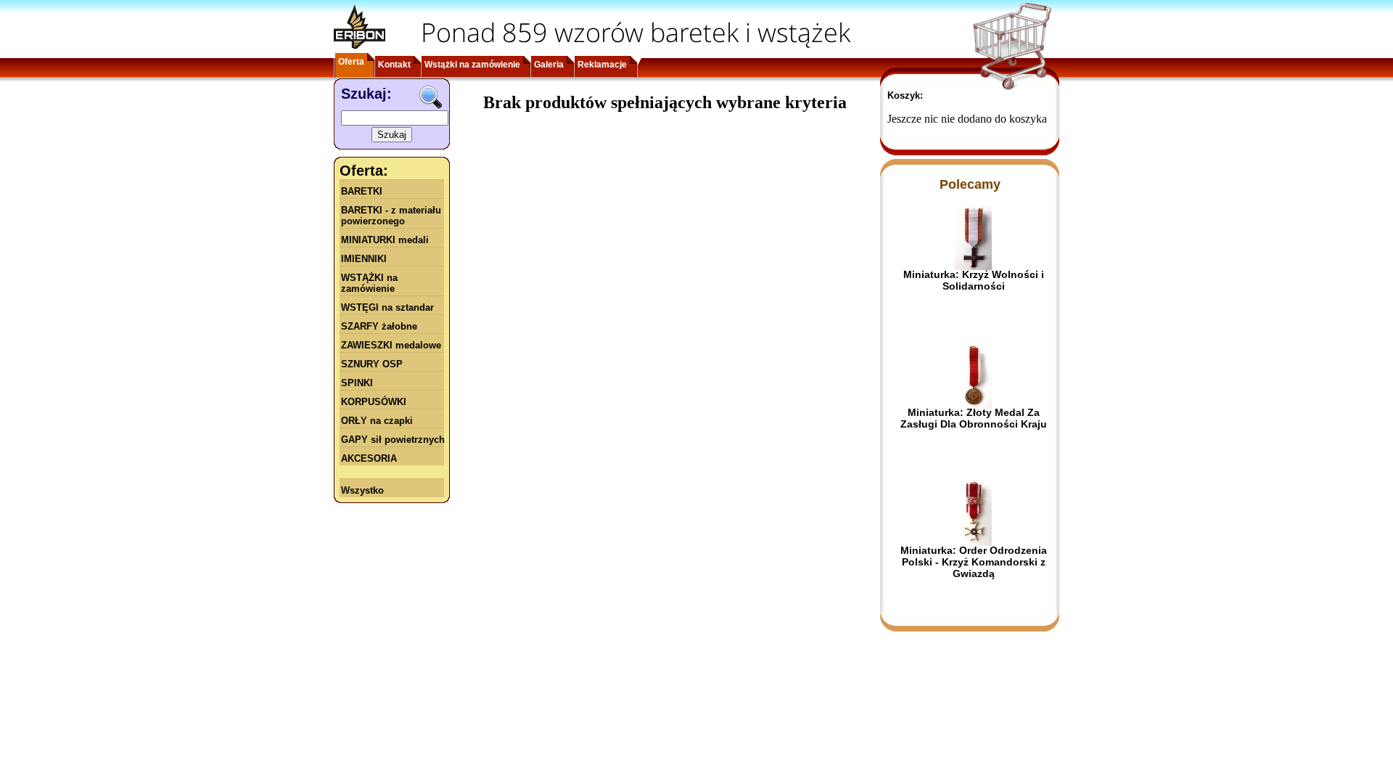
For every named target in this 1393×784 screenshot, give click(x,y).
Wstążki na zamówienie (472, 65)
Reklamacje (602, 65)
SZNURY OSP (372, 364)
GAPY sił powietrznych (393, 439)
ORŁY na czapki (377, 420)
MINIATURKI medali (385, 239)
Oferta (351, 62)
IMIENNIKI (364, 258)
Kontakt (394, 65)
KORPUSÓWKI (373, 401)
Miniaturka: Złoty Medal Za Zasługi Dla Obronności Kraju (973, 418)
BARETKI (361, 191)
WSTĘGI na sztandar (387, 307)
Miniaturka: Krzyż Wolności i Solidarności (973, 280)
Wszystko (362, 490)
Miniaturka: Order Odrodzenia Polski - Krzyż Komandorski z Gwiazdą (973, 561)
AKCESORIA (369, 458)
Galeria (549, 65)
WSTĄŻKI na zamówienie (369, 283)
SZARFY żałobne (379, 326)
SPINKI (357, 382)
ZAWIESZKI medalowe (391, 345)
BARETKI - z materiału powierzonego (391, 215)
